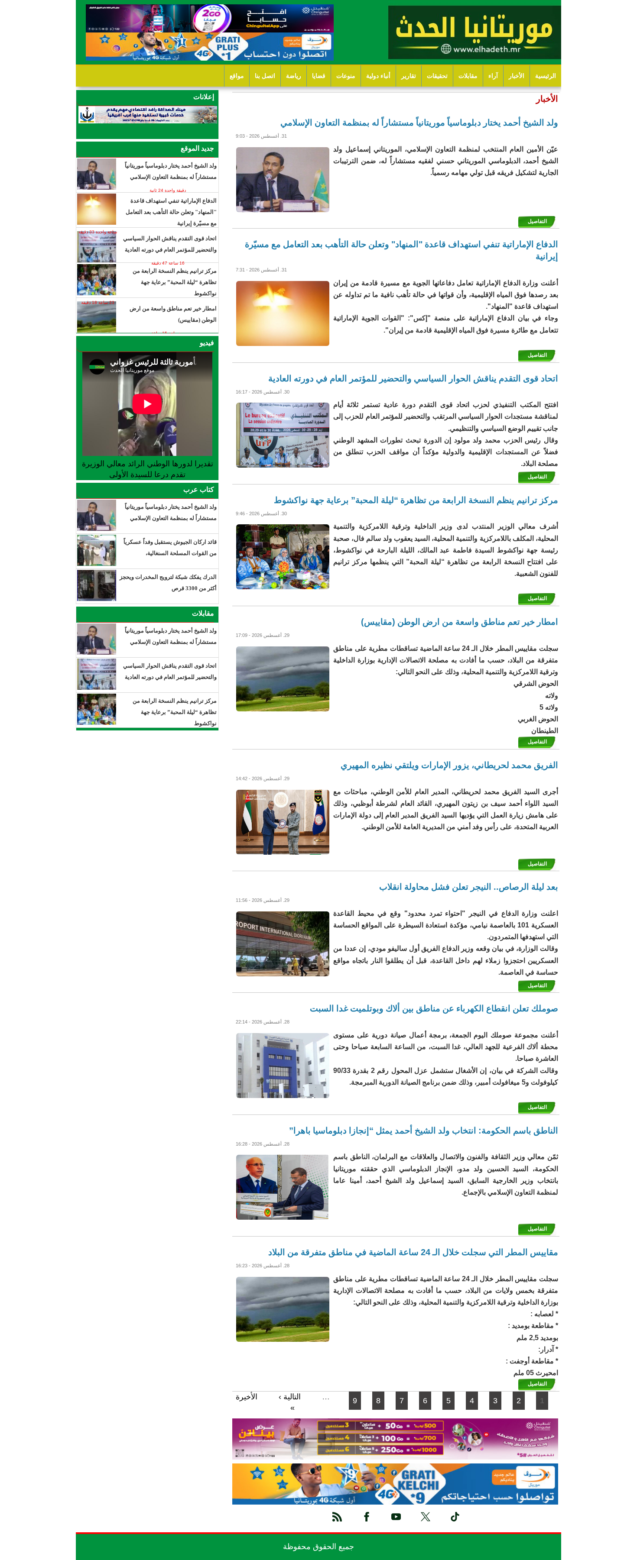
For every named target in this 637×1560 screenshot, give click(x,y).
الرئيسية (545, 76)
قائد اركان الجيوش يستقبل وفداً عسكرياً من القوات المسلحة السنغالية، (170, 547)
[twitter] (425, 1516)
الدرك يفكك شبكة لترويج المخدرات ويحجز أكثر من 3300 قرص (168, 582)
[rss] (337, 1516)
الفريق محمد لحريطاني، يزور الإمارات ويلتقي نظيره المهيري (449, 765)
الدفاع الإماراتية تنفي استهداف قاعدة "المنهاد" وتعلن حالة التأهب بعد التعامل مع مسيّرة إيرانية (401, 250)
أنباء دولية (378, 76)
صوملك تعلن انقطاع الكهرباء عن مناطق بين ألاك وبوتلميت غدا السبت (434, 1008)
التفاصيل (537, 221)
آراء (493, 76)
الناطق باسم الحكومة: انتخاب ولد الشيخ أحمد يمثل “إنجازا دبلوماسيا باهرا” (423, 1130)
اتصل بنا (265, 76)
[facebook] (366, 1516)
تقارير (408, 76)
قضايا (318, 76)
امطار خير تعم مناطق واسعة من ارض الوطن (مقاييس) (459, 622)
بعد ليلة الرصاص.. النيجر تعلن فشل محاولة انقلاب (468, 886)
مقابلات (468, 76)
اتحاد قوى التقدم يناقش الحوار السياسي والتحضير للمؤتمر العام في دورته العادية (413, 378)
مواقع (237, 76)
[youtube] (396, 1516)
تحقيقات (437, 76)
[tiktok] (455, 1516)
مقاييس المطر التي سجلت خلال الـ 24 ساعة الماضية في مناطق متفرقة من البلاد (413, 1252)
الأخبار (516, 76)
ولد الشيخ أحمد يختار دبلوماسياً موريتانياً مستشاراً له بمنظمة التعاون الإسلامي (419, 122)
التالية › (290, 1396)
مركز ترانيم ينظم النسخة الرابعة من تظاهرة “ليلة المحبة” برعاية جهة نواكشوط (416, 500)
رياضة (293, 76)
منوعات (345, 76)
